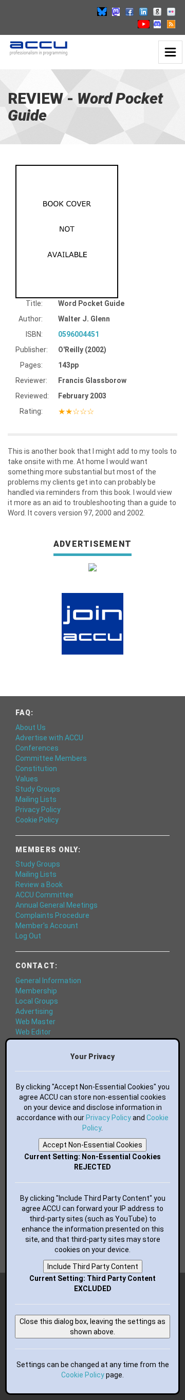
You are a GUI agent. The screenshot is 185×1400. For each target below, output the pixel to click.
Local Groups (36, 1001)
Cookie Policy (37, 820)
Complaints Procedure (52, 915)
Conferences (37, 748)
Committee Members (51, 758)
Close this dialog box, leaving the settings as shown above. (92, 1326)
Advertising (34, 1011)
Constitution (36, 768)
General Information (48, 980)
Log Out (28, 936)
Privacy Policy (38, 810)
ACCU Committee (44, 895)
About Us (30, 727)
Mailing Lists (36, 799)
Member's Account (46, 926)
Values (26, 779)
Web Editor (33, 1032)
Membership (36, 991)
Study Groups (37, 789)
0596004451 (78, 334)
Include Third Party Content (92, 1266)
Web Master (35, 1022)
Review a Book (39, 884)
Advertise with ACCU (49, 738)
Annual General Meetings (56, 905)
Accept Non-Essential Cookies (92, 1145)
